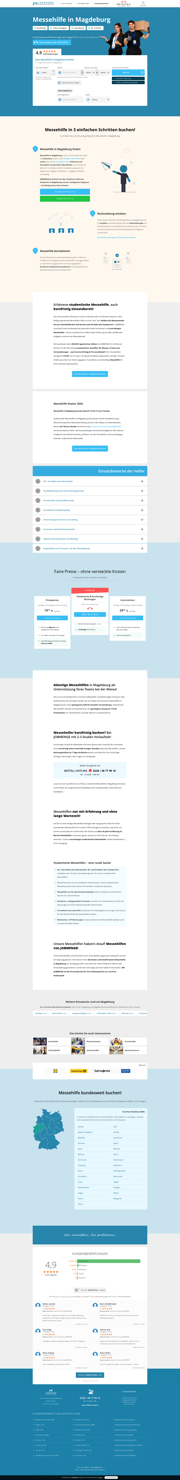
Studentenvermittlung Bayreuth (125, 1440)
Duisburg (81, 1165)
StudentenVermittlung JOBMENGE (106, 426)
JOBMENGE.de (65, 1297)
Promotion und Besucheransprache (59, 529)
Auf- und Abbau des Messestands (58, 481)
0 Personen (81, 1278)
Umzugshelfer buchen (129, 1400)
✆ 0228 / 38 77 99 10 (72, 158)
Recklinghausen (119, 1171)
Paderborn (117, 1165)
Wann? (60, 68)
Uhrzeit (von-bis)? (90, 68)
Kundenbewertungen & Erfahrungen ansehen (116, 237)
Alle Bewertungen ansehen (90, 1381)
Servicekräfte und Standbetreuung (58, 500)
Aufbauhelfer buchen (129, 1402)
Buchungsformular (61, 161)
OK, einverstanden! (111, 1477)
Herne (80, 1204)
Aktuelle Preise (129, 1404)
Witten (116, 1193)
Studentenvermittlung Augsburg (125, 1430)
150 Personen (82, 1265)
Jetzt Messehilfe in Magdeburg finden (90, 374)
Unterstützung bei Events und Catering (60, 519)
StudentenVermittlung (129, 1398)
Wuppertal (117, 1198)
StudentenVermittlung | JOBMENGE (43, 3)
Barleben (41, 1013)
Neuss (115, 1154)
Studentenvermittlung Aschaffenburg (127, 1425)
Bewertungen (50, 54)
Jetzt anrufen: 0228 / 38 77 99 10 (53, 42)
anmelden (143, 5)
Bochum (81, 1143)
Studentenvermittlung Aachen (124, 1420)
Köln (115, 1127)
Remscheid (117, 1176)
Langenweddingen (81, 1013)
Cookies (100, 1477)
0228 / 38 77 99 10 (90, 614)
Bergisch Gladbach (85, 1132)
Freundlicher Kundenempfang (56, 510)
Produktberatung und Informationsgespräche (63, 491)
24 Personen (82, 1269)
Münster (116, 1149)
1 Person (81, 1274)
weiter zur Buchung (52, 618)
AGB (95, 1470)
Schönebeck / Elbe (106, 1013)
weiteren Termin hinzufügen (70, 83)
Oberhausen (118, 1160)
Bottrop (81, 1154)
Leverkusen (117, 1138)
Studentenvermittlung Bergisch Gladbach (128, 1445)
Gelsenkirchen (83, 1187)
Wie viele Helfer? (42, 68)
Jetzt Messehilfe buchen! (65, 192)
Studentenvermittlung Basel (124, 1435)
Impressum (101, 1470)
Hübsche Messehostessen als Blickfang (60, 539)
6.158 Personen (83, 1261)
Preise (77, 1470)
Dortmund (82, 1160)
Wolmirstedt (59, 1013)
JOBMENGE (75, 1477)
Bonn (80, 1149)
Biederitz (127, 1013)
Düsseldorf (82, 1176)
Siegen (116, 1182)
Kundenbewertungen (90, 1254)
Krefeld (116, 1132)
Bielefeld (81, 1138)
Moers (115, 1143)
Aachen (81, 1127)
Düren (80, 1171)
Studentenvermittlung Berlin (124, 1450)
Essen (80, 1182)
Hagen (80, 1193)
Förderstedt (146, 1013)
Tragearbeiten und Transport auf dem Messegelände (66, 548)
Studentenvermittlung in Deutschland (56, 1413)
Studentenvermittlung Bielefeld (125, 1455)
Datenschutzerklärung (86, 1470)
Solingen (116, 1187)
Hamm (80, 1198)
